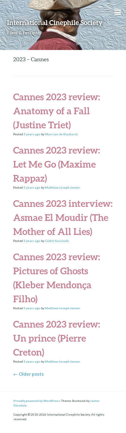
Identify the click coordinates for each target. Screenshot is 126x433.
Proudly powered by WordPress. (37, 401)
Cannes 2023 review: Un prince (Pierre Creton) (56, 338)
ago (32, 134)
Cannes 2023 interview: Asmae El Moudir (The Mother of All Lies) (63, 217)
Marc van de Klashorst (61, 134)
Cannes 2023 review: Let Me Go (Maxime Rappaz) (56, 164)
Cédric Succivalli (57, 241)
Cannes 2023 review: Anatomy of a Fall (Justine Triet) (56, 110)
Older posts (28, 374)
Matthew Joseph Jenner (62, 187)
